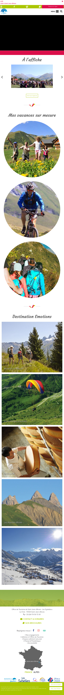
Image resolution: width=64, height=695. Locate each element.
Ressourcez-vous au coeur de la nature (22, 524)
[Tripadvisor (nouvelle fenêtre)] (44, 631)
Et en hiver (9, 581)
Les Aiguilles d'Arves (13, 522)
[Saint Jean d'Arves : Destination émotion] (10, 680)
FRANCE (28, 672)
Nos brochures (33, 623)
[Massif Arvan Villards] (32, 347)
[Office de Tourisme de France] (53, 680)
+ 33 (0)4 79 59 (30, 615)
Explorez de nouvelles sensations (19, 370)
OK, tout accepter (56, 684)
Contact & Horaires (33, 619)
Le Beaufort (9, 473)
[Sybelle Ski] (24, 680)
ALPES (36, 672)
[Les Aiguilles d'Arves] (32, 502)
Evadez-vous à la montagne (17, 583)
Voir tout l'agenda (32, 95)
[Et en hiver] (32, 556)
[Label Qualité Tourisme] (35, 680)
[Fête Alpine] (32, 78)
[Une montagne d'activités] (32, 399)
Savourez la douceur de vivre (17, 476)
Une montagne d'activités (15, 421)
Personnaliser (56, 692)
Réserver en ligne (52, 6)
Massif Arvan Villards (13, 368)
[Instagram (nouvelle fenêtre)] (39, 631)
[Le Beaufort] (32, 452)
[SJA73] (43, 680)
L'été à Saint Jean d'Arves (8, 3)
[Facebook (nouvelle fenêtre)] (33, 631)
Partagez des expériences (16, 423)
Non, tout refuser (56, 688)
